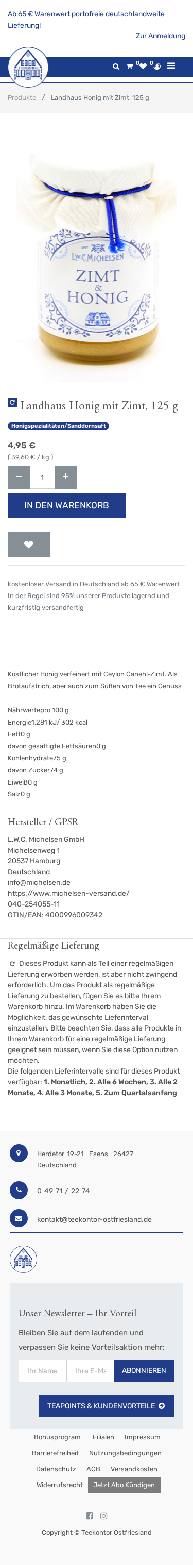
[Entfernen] (19, 477)
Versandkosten (134, 1469)
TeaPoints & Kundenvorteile (101, 1406)
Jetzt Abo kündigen (124, 1485)
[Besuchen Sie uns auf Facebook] (89, 1516)
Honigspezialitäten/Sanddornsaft (58, 426)
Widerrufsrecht (60, 1485)
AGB (93, 1469)
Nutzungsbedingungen (125, 1453)
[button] (29, 544)
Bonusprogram (56, 1437)
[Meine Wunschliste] (143, 66)
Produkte (22, 97)
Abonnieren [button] (144, 1370)
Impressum (143, 1437)
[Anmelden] (157, 66)
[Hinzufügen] (66, 477)
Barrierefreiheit (55, 1453)
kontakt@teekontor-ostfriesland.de (94, 1219)
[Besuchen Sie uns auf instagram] (104, 1516)
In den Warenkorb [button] (66, 505)
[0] (129, 66)
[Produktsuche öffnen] (116, 66)
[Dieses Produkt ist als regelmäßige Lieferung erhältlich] (12, 402)
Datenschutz (56, 1469)
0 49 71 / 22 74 (63, 1191)
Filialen (102, 1437)
